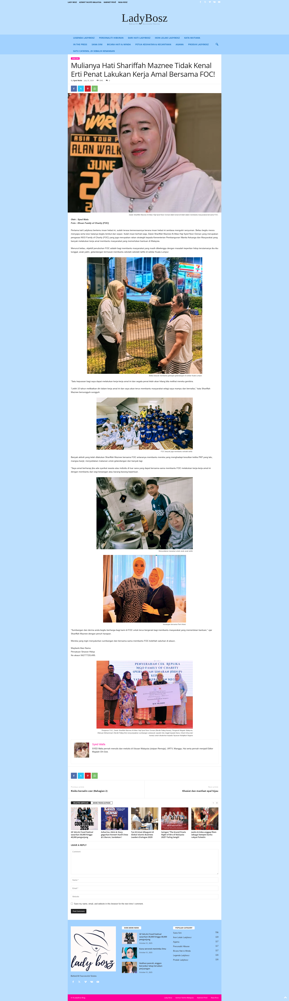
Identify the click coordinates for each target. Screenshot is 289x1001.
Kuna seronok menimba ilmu (152, 948)
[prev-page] (213, 803)
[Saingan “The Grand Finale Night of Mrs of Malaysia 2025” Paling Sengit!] (174, 818)
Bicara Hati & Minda (119, 44)
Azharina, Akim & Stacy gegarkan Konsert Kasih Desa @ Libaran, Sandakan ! (114, 834)
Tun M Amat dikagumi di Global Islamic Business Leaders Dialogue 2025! (142, 834)
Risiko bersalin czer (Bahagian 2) (89, 790)
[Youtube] (219, 2)
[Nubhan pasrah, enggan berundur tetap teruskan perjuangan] (129, 967)
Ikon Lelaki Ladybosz (167, 37)
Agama (180, 44)
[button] (217, 44)
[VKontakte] (214, 2)
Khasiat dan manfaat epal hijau (200, 790)
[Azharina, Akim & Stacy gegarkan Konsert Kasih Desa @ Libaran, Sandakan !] (114, 818)
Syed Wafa (77, 80)
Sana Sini (97, 44)
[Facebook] (200, 2)
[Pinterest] (88, 89)
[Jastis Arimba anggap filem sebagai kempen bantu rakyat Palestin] (204, 818)
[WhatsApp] (95, 89)
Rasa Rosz (122, 2)
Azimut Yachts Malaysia (90, 2)
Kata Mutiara (192, 37)
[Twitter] (205, 2)
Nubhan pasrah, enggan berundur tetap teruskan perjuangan (150, 966)
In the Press (80, 44)
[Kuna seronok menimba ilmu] (129, 953)
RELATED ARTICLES (80, 803)
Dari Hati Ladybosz (139, 37)
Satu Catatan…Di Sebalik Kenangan (94, 51)
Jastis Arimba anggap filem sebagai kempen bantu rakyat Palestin (203, 834)
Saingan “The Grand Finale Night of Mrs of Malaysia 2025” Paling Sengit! (173, 834)
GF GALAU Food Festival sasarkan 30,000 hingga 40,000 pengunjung (82, 834)
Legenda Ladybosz (84, 37)
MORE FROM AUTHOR (101, 803)
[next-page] (216, 803)
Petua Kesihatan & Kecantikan (153, 44)
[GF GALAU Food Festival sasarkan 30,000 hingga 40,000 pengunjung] (84, 818)
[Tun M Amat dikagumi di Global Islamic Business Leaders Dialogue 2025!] (144, 818)
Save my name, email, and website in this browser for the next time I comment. (108, 904)
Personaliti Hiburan (111, 37)
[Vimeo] (210, 2)
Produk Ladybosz (198, 44)
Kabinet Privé (110, 2)
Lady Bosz (72, 2)
